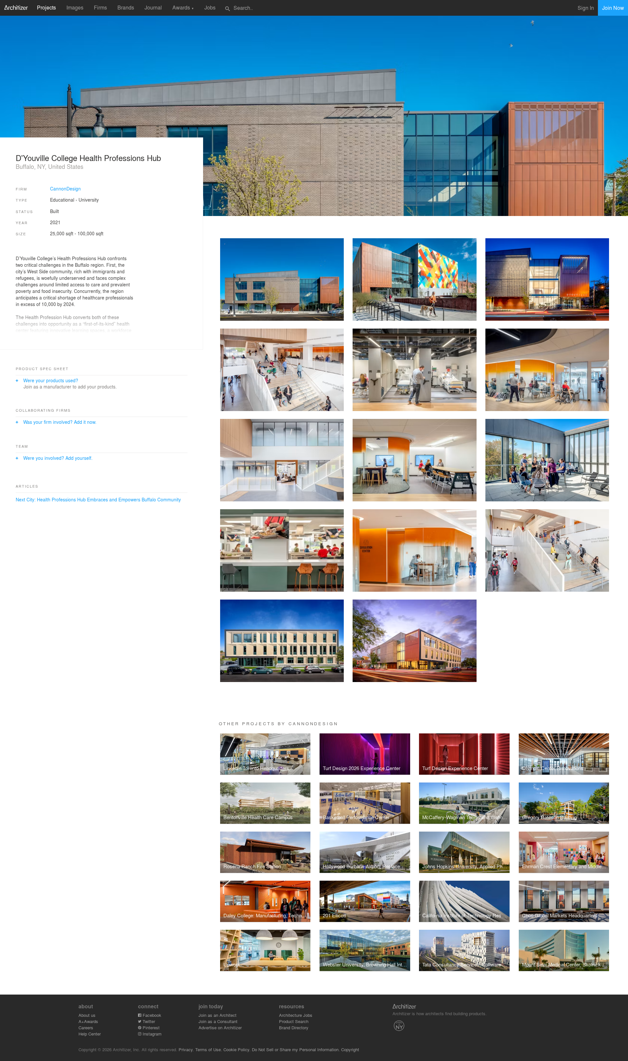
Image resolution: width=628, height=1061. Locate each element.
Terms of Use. (208, 1049)
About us (87, 1015)
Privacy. (186, 1049)
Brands (125, 7)
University (88, 199)
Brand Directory (293, 1027)
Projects (46, 7)
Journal (153, 7)
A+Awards (88, 1021)
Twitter (148, 1021)
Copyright (350, 1049)
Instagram (151, 1034)
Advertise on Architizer (220, 1027)
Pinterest (150, 1027)
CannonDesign (65, 188)
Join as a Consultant (218, 1021)
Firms (100, 7)
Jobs (210, 7)
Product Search (293, 1021)
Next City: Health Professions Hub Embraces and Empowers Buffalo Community (98, 499)
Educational (62, 199)
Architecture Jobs (295, 1015)
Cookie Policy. (237, 1049)
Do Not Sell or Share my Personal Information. (296, 1049)
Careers (85, 1027)
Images (74, 7)
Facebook (151, 1015)
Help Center (89, 1034)
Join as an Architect (217, 1015)
